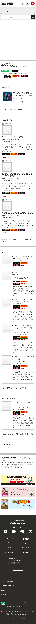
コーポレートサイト (18, 570)
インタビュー (10, 552)
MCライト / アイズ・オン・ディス (22, 256)
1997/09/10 (6, 180)
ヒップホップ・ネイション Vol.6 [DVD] (22, 404)
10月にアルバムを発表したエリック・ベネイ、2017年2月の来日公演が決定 (22, 95)
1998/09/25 (6, 141)
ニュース (9, 539)
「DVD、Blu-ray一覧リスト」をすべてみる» (17, 435)
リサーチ (26, 543)
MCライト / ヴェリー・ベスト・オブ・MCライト (23, 273)
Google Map (18, 566)
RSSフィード (5, 590)
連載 (9, 547)
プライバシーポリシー (7, 585)
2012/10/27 (19, 260)
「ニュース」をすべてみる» (12, 109)
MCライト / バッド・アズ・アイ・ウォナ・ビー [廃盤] (17, 212)
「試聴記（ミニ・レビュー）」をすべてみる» (16, 240)
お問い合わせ (5, 594)
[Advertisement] (18, 40)
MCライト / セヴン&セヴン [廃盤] (12, 137)
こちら (23, 459)
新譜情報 (26, 539)
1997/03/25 (6, 217)
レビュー (26, 552)
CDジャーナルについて (8, 581)
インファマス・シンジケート (11, 449)
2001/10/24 (19, 279)
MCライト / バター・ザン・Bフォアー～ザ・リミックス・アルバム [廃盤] (22, 327)
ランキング (26, 547)
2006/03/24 (19, 409)
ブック (9, 543)
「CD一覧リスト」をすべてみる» (14, 388)
